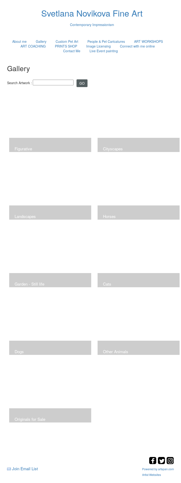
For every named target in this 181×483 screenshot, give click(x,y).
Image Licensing (98, 46)
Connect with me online (137, 46)
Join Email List (25, 468)
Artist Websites (151, 475)
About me (19, 41)
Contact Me (71, 50)
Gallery (41, 41)
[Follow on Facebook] (153, 463)
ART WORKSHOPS (148, 41)
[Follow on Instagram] (170, 463)
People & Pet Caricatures (106, 41)
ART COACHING (33, 46)
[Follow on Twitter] (162, 463)
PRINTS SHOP (66, 46)
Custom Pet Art (67, 41)
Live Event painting (104, 50)
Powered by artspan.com (158, 469)
